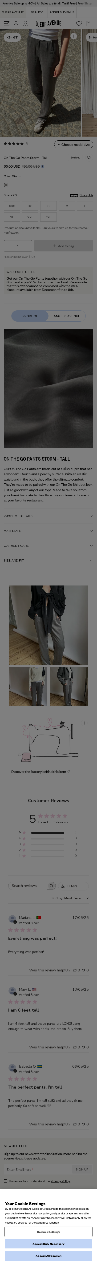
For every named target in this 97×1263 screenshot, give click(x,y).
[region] (48, 1226)
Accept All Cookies (48, 1255)
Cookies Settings (48, 1231)
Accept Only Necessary (48, 1243)
